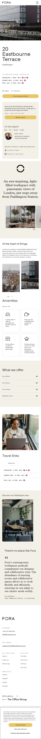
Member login (6, 663)
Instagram (5, 678)
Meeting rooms (7, 396)
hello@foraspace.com (9, 634)
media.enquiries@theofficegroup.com (14, 646)
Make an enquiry (20, 117)
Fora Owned (23, 660)
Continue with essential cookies (20, 733)
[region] (20, 723)
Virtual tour (16, 91)
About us (4, 656)
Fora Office (6, 376)
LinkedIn (4, 674)
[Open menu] (37, 3)
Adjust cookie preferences (20, 729)
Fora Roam (6, 383)
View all (4, 306)
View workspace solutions (20, 96)
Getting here (11, 463)
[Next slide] (12, 296)
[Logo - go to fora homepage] (6, 3)
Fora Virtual (6, 389)
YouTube (4, 682)
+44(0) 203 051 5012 (17, 113)
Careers (4, 660)
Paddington (7, 65)
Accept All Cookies (20, 724)
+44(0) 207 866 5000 (8, 631)
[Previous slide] (4, 296)
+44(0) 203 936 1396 (20, 138)
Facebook (5, 686)
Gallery (7, 91)
